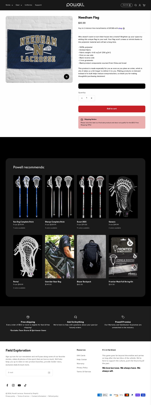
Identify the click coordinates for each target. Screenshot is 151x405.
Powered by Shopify (31, 393)
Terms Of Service (84, 372)
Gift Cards (81, 356)
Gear (18, 5)
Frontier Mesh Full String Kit (121, 282)
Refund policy (53, 396)
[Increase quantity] (91, 98)
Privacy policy (10, 396)
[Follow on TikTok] (25, 385)
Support (38, 5)
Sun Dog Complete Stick (23, 222)
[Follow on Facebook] (7, 385)
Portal (16, 282)
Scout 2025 (81, 222)
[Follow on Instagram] (13, 385)
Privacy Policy (82, 368)
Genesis (112, 222)
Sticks (8, 5)
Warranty (80, 364)
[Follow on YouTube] (19, 385)
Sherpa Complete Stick (55, 222)
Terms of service (23, 396)
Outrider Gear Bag (53, 282)
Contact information (39, 396)
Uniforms (28, 5)
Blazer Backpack (84, 282)
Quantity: (82, 93)
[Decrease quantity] (81, 98)
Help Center (82, 360)
